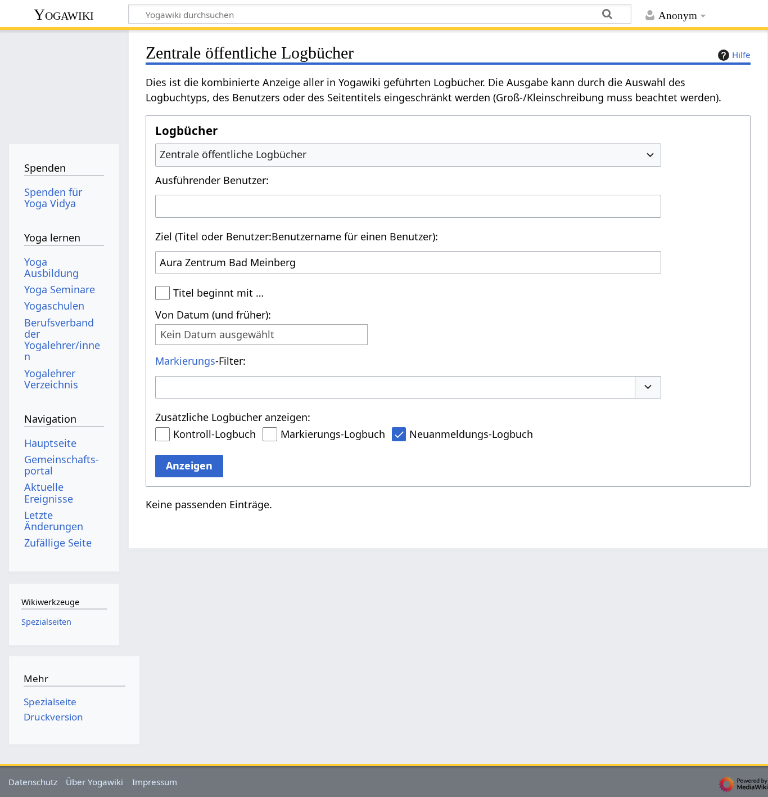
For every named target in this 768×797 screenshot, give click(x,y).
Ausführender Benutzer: (212, 180)
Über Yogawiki (94, 781)
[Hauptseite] (64, 83)
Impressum (154, 781)
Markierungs (185, 361)
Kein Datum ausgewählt (217, 334)
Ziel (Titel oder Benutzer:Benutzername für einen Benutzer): (296, 236)
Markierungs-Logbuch (333, 434)
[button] (648, 387)
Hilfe (741, 54)
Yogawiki (64, 14)
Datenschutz (32, 781)
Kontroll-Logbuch (214, 434)
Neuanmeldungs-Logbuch (471, 434)
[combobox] (408, 155)
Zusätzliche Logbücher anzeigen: (232, 417)
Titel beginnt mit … (218, 292)
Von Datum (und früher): (213, 314)
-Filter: (200, 361)
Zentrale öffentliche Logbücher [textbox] (233, 154)
